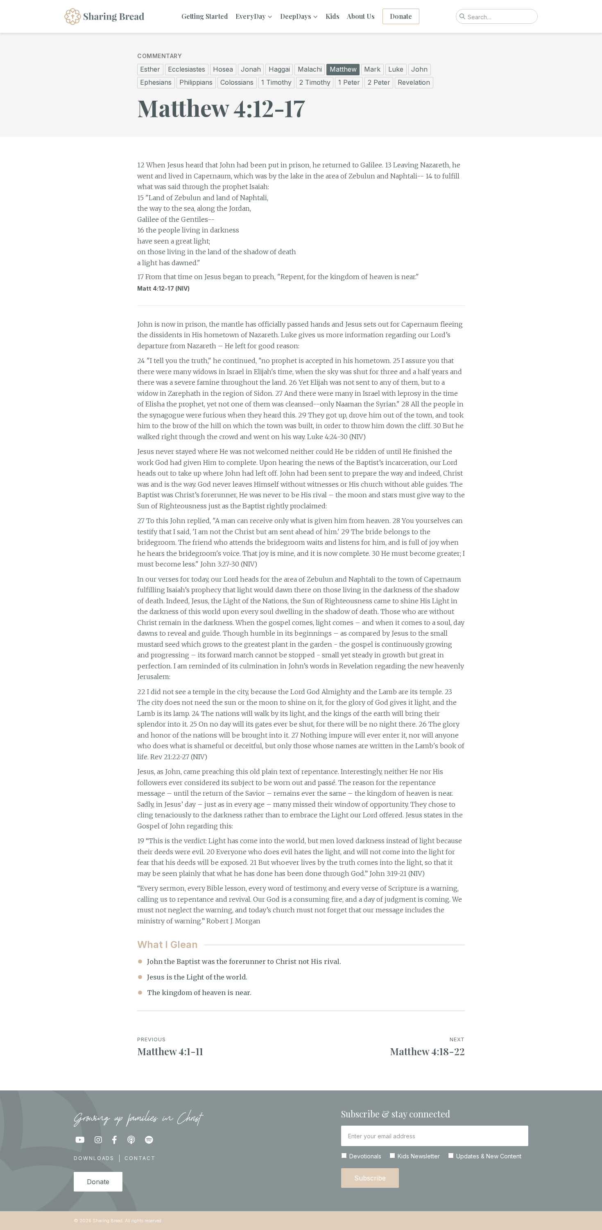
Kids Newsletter (419, 1156)
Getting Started (204, 16)
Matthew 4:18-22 (427, 1051)
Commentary (159, 56)
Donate (401, 16)
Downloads (94, 1158)
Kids (332, 16)
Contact (139, 1158)
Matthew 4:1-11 (170, 1051)
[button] (254, 16)
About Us (361, 16)
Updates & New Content (488, 1156)
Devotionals (365, 1156)
